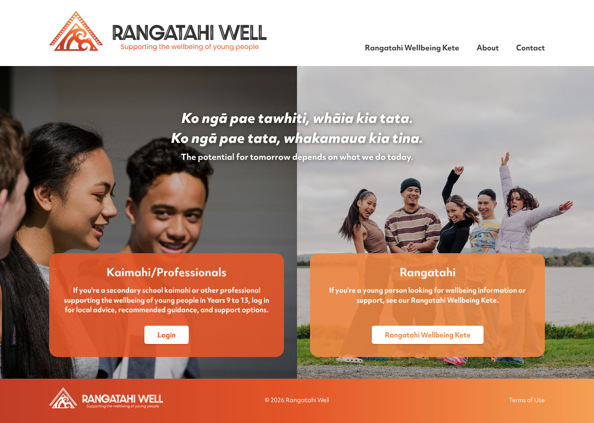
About (488, 48)
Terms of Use (527, 400)
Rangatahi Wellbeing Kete (412, 48)
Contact (530, 48)
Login (166, 335)
